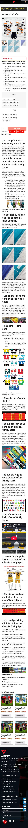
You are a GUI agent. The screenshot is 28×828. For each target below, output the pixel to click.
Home (2, 8)
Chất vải (14, 94)
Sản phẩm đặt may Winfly (10, 8)
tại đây (6, 497)
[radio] (8, 99)
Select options (6, 715)
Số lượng (14, 110)
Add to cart (17, 128)
